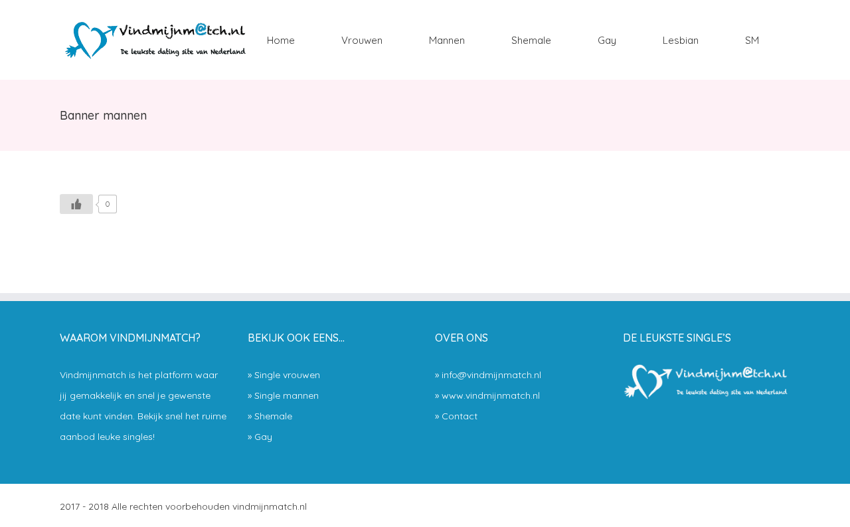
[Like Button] (76, 204)
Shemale (273, 416)
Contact (459, 416)
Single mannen (286, 395)
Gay (263, 437)
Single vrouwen (287, 375)
